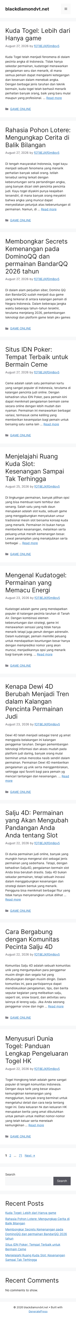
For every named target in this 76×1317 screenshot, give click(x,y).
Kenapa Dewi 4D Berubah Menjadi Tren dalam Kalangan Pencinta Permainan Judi (37, 701)
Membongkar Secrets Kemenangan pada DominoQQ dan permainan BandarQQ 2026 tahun (36, 256)
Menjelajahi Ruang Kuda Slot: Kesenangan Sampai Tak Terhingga (34, 467)
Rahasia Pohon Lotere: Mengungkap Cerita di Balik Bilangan (38, 137)
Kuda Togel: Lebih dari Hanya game (37, 34)
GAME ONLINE (20, 109)
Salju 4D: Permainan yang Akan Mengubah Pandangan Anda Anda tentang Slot (36, 824)
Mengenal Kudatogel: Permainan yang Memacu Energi (36, 582)
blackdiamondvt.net (27, 9)
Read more (54, 98)
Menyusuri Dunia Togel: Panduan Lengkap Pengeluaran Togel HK (36, 1050)
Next (30, 1155)
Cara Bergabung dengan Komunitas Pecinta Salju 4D (32, 939)
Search (10, 1174)
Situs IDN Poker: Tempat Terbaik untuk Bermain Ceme (36, 357)
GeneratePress (38, 1311)
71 (21, 1155)
